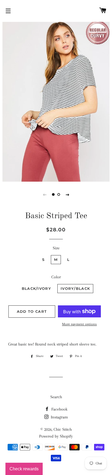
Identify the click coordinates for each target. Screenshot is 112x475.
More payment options (79, 324)
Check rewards (24, 469)
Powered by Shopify (56, 436)
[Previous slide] (45, 194)
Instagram (59, 417)
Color (56, 277)
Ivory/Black (75, 288)
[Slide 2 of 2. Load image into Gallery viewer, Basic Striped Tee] (58, 194)
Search (56, 396)
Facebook (58, 409)
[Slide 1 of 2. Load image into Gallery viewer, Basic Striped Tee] (53, 194)
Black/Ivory (36, 288)
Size (56, 248)
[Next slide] (67, 194)
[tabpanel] (56, 101)
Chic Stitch (63, 429)
